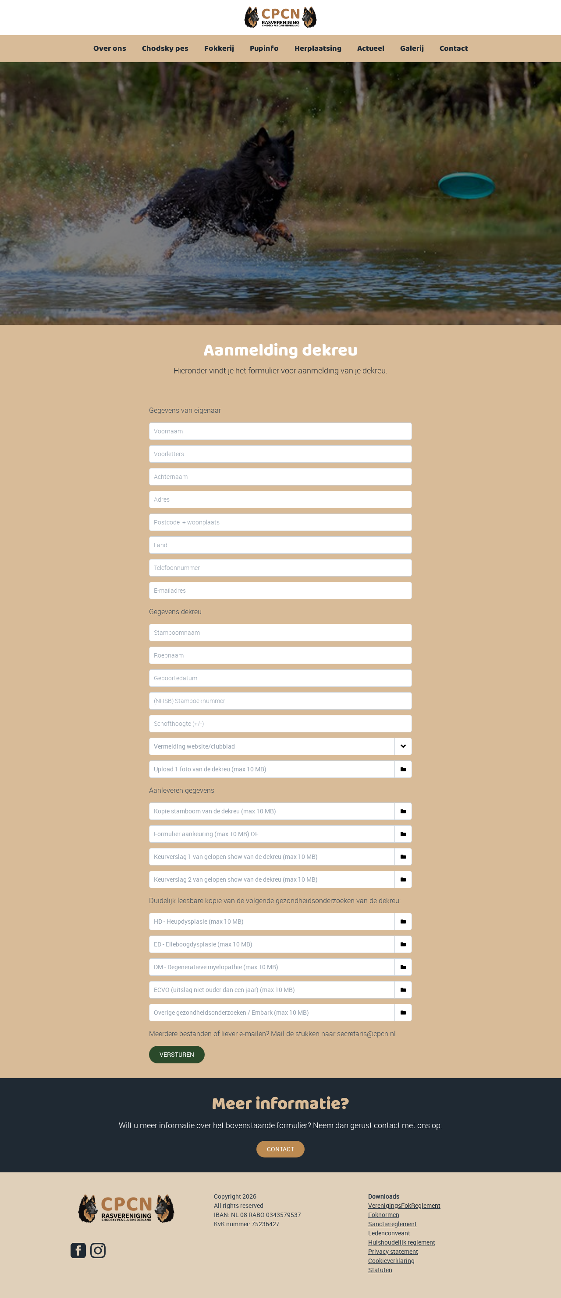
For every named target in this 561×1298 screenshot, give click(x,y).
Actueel (370, 48)
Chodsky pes (165, 48)
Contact (454, 48)
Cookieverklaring (391, 1260)
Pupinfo (264, 48)
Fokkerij (219, 48)
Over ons (109, 48)
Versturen (177, 1054)
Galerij (412, 48)
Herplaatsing (318, 48)
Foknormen (383, 1214)
